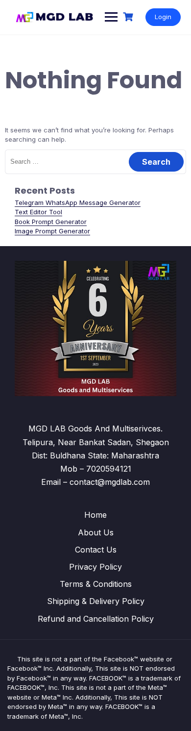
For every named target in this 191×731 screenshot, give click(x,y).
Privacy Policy (95, 567)
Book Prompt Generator (51, 222)
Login (163, 17)
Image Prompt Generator (52, 231)
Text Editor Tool (38, 212)
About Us (96, 532)
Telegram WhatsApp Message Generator (78, 202)
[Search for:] (95, 161)
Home (95, 515)
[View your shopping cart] (129, 17)
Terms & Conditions (96, 584)
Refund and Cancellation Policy (96, 619)
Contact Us (96, 550)
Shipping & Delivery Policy (95, 601)
